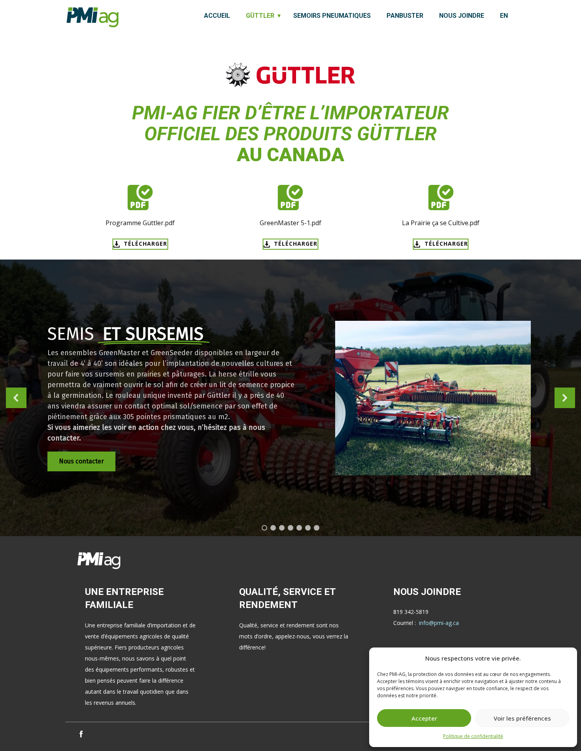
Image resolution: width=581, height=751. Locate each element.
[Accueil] (92, 17)
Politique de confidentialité (473, 736)
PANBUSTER (405, 15)
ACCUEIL (217, 15)
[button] (16, 398)
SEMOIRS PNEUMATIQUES (332, 15)
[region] (290, 398)
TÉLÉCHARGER (144, 243)
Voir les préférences (522, 718)
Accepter (424, 718)
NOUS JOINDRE (461, 15)
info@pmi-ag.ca (439, 623)
